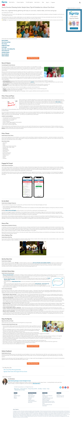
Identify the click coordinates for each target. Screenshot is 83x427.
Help (48, 388)
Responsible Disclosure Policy (48, 401)
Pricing (29, 399)
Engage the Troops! (5, 45)
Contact (44, 388)
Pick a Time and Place (6, 42)
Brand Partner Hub (60, 395)
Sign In (47, 2)
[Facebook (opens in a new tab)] (65, 387)
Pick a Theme (4, 43)
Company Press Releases (47, 395)
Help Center (30, 394)
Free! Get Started (74, 28)
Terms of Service (23, 388)
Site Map (40, 388)
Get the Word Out (5, 50)
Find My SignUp (17, 395)
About (43, 394)
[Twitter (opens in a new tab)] (60, 387)
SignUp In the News (46, 399)
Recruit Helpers (5, 40)
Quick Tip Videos (31, 395)
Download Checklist (33, 346)
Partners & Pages (45, 400)
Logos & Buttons (31, 400)
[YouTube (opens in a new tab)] (63, 387)
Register (53, 2)
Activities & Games (5, 52)
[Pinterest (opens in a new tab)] (68, 387)
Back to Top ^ (16, 388)
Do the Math (4, 47)
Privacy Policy (31, 388)
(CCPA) (35, 388)
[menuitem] (12, 2)
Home (15, 394)
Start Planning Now (33, 58)
